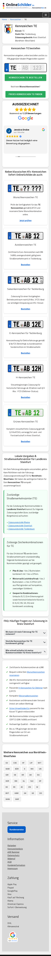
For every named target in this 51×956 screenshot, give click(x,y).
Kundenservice (17, 829)
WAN (8, 799)
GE (33, 793)
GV (7, 762)
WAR (8, 768)
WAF (17, 799)
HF (23, 762)
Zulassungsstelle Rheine (19, 522)
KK (7, 786)
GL (24, 780)
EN (29, 786)
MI (14, 786)
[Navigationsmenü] (46, 15)
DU (38, 774)
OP (40, 780)
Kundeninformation (16, 865)
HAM (16, 793)
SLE (31, 780)
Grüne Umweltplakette (19, 708)
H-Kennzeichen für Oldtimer (30, 687)
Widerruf (11, 858)
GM (7, 774)
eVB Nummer (13, 852)
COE (15, 762)
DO (40, 793)
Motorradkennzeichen (28, 695)
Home (4, 19)
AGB (9, 861)
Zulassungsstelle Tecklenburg (21, 528)
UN (40, 768)
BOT (7, 793)
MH (32, 768)
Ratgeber (11, 845)
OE (15, 774)
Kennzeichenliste (15, 848)
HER (7, 780)
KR (23, 774)
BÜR (17, 768)
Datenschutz (13, 855)
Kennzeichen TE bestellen (25, 77)
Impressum (12, 868)
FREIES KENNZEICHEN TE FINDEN (25, 94)
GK (25, 793)
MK (16, 780)
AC (22, 786)
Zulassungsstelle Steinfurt (20, 525)
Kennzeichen (15, 19)
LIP (31, 762)
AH (30, 774)
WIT (39, 762)
